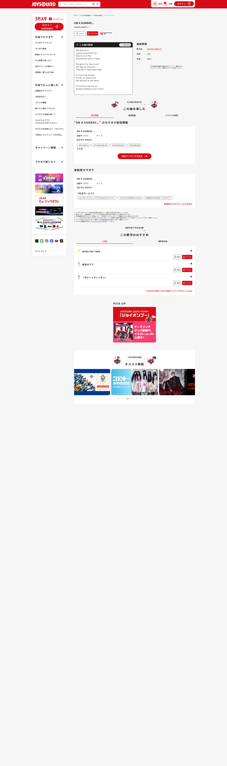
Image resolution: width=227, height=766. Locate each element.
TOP (75, 15)
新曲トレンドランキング (45, 54)
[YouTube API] (97, 221)
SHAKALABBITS (98, 15)
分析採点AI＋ (40, 96)
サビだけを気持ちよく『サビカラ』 (50, 128)
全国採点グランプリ (43, 90)
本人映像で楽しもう (43, 60)
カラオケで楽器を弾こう (45, 114)
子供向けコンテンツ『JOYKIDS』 (49, 134)
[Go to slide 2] (122, 398)
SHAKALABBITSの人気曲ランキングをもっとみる (169, 290)
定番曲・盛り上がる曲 (44, 72)
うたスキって (57, 18)
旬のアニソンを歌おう (44, 66)
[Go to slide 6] (141, 398)
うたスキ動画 (40, 102)
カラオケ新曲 (40, 48)
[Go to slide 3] (127, 398)
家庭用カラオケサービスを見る (178, 203)
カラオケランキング (43, 42)
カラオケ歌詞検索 (85, 15)
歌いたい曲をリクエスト (45, 108)
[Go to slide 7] (146, 398)
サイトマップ (40, 251)
